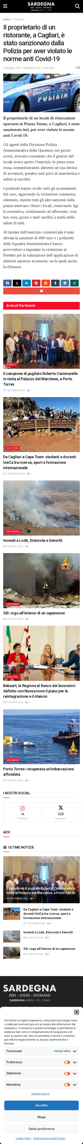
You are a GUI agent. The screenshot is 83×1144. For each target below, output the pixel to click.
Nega (41, 1117)
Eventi (11, 364)
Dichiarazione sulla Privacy (49, 1138)
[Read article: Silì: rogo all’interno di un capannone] (41, 580)
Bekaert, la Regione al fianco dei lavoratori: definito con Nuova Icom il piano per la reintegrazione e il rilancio (39, 691)
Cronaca (19, 19)
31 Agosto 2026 (14, 546)
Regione (12, 677)
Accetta (41, 1105)
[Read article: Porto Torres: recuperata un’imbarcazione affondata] (41, 736)
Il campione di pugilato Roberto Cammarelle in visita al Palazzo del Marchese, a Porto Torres (40, 378)
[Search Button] (77, 6)
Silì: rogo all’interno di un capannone (34, 613)
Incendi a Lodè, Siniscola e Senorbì (32, 540)
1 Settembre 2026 (15, 390)
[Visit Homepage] (41, 6)
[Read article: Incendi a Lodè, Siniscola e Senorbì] (41, 507)
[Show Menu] (5, 6)
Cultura (13, 448)
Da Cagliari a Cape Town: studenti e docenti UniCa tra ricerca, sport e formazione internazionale (39, 462)
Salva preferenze (42, 1129)
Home (6, 19)
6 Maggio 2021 (12, 67)
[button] (76, 1012)
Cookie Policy (23, 1138)
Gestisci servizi (40, 1093)
